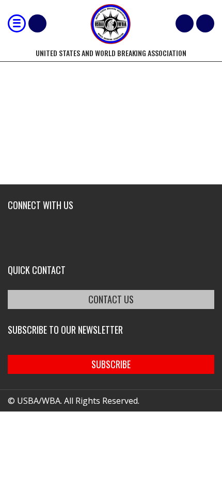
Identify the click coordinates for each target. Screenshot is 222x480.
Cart (185, 23)
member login (205, 23)
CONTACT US (111, 299)
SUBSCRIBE (111, 364)
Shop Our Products (37, 23)
